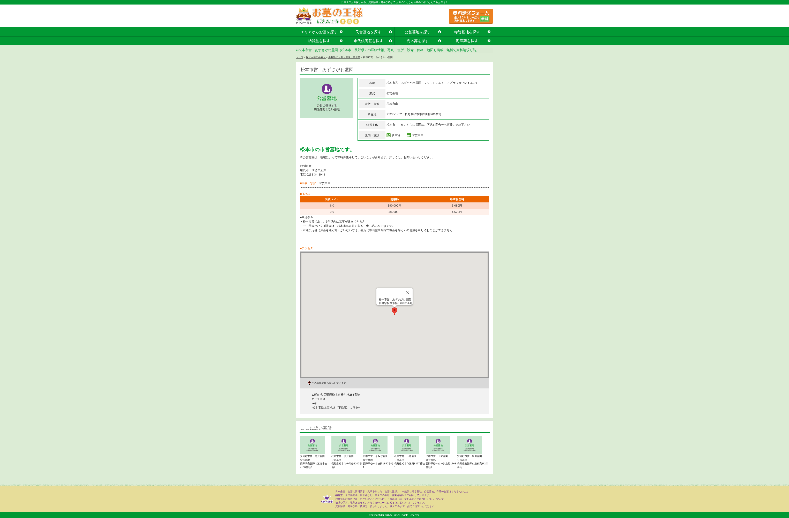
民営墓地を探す (368, 32)
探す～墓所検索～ (316, 57)
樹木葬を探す (418, 41)
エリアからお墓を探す (319, 32)
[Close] (408, 293)
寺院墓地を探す (467, 32)
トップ (299, 57)
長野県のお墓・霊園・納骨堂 (344, 57)
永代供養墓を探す (368, 41)
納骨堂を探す (319, 41)
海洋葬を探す (467, 41)
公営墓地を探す (418, 32)
